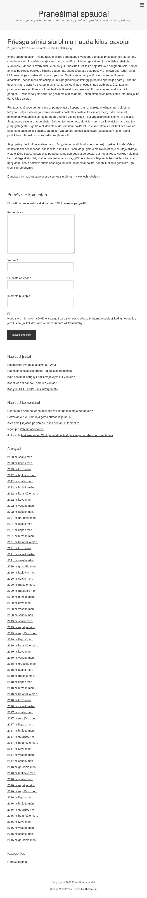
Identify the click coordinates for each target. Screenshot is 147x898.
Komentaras (15, 212)
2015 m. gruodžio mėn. (21, 840)
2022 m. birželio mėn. (21, 487)
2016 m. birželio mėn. (21, 803)
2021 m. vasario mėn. (21, 554)
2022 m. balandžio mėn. (22, 493)
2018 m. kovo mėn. (19, 700)
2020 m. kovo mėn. (19, 603)
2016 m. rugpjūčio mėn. (22, 791)
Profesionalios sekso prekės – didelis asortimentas (39, 371)
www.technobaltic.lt (87, 176)
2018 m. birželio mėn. (21, 688)
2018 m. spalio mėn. (20, 670)
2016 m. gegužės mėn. (21, 809)
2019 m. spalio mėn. (20, 621)
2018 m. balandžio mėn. (22, 694)
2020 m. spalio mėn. (20, 578)
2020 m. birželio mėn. (21, 597)
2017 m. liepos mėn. (20, 724)
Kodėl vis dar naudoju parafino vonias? (32, 383)
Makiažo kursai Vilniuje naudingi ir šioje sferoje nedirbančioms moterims (67, 435)
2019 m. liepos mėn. (20, 639)
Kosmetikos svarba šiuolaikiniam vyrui (31, 365)
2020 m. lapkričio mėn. (21, 572)
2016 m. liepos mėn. (20, 797)
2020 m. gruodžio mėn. (21, 566)
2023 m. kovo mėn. (19, 469)
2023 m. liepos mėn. (20, 463)
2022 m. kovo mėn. (19, 499)
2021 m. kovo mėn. (19, 548)
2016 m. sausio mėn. (20, 834)
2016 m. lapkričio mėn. (21, 773)
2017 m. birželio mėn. (21, 730)
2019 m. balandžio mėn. (22, 645)
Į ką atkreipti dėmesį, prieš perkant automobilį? (49, 423)
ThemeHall (91, 889)
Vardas (12, 260)
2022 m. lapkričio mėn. (21, 475)
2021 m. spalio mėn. (20, 524)
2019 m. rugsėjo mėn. (21, 627)
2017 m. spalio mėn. (20, 712)
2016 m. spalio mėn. (20, 779)
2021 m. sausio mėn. (20, 560)
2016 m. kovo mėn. (19, 822)
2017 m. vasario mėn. (21, 755)
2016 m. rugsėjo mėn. (21, 785)
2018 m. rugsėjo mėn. (21, 676)
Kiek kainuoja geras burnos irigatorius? (47, 417)
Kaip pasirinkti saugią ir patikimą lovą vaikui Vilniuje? (41, 377)
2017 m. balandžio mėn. (22, 742)
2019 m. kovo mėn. (19, 651)
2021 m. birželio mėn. (21, 536)
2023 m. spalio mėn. (20, 457)
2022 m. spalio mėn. (20, 481)
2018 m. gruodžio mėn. (21, 663)
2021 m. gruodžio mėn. (21, 518)
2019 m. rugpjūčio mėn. (22, 633)
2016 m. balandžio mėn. (22, 815)
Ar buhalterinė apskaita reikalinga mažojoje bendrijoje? (58, 411)
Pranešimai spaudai (73, 13)
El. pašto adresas (19, 278)
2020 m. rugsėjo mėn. (21, 584)
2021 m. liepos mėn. (20, 530)
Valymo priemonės (32, 429)
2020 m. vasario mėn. (21, 609)
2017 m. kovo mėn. (19, 749)
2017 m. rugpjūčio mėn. (22, 718)
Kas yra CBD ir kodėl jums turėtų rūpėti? (32, 389)
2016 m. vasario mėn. (21, 828)
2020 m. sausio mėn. (20, 615)
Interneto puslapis (18, 296)
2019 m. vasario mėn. (21, 657)
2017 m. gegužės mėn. (21, 736)
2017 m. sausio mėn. (20, 761)
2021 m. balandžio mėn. (22, 542)
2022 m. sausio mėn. (20, 512)
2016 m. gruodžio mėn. (21, 767)
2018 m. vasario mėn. (21, 706)
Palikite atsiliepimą (61, 48)
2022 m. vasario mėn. (21, 505)
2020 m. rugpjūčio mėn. (22, 591)
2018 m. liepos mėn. (20, 682)
